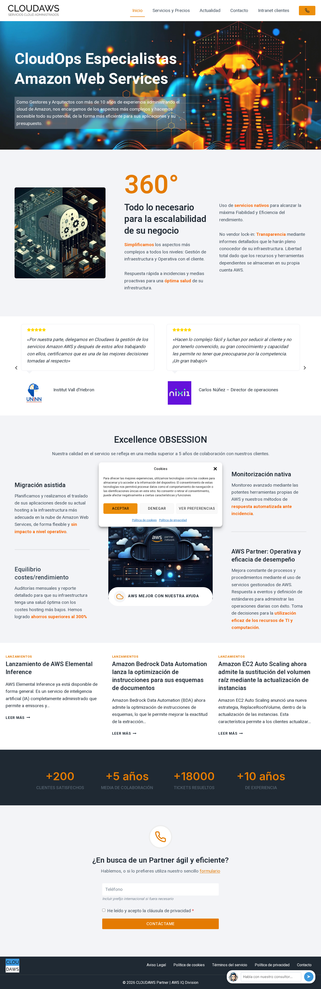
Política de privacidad (173, 520)
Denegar (157, 508)
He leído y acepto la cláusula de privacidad (150, 910)
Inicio (137, 10)
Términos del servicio (229, 965)
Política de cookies (144, 520)
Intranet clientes (273, 10)
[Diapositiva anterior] (16, 367)
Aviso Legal (156, 965)
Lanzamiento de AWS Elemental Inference (49, 668)
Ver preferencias (197, 508)
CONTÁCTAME (160, 923)
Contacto (239, 10)
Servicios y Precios (171, 10)
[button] (215, 468)
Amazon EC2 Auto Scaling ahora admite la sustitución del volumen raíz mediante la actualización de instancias (264, 676)
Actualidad (210, 10)
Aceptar (120, 508)
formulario (210, 871)
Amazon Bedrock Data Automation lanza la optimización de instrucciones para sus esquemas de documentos (159, 676)
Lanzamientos (19, 656)
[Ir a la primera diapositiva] (304, 367)
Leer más (18, 718)
